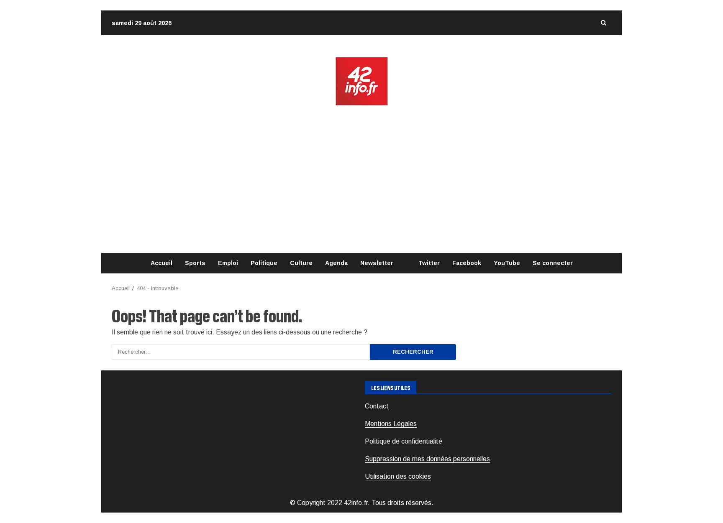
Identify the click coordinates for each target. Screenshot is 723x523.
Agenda (336, 263)
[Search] (603, 23)
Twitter (429, 263)
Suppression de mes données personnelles (427, 458)
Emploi (228, 263)
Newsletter (376, 263)
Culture (301, 263)
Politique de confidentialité (403, 441)
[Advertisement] (361, 179)
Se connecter (553, 263)
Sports (195, 263)
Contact (377, 406)
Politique (264, 263)
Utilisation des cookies (398, 476)
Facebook (466, 263)
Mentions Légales (391, 423)
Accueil (161, 263)
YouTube (507, 263)
